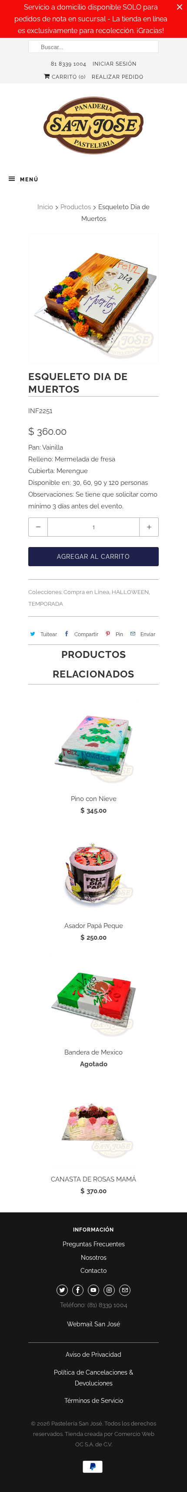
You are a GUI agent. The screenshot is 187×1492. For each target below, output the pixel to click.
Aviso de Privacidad (93, 1354)
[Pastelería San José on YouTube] (93, 1290)
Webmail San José (93, 1324)
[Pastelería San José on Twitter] (62, 1290)
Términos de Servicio (93, 1400)
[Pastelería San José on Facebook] (77, 1290)
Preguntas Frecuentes (94, 1244)
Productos (75, 207)
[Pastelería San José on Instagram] (109, 1290)
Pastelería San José (76, 1423)
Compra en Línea (86, 592)
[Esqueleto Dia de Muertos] (93, 299)
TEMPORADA (45, 604)
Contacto (93, 1270)
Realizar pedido (118, 77)
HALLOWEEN (130, 592)
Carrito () (68, 77)
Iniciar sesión (115, 64)
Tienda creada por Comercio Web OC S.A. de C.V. (109, 1439)
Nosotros (94, 1257)
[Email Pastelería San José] (124, 1290)
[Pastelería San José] (93, 128)
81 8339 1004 (69, 64)
